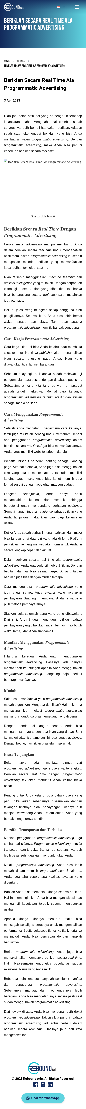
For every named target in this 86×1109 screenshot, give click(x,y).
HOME (7, 61)
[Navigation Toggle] (77, 7)
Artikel (21, 61)
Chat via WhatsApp (45, 1098)
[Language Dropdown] (61, 7)
